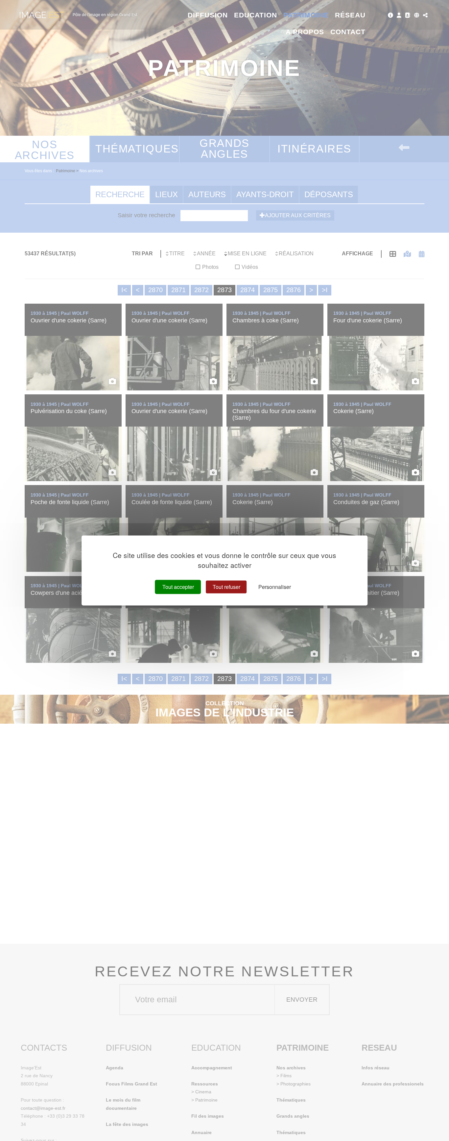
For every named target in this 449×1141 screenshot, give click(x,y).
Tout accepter (178, 587)
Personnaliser (274, 587)
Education (255, 15)
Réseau (350, 15)
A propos (305, 31)
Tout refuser (226, 587)
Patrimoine (306, 15)
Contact (348, 31)
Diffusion (208, 15)
